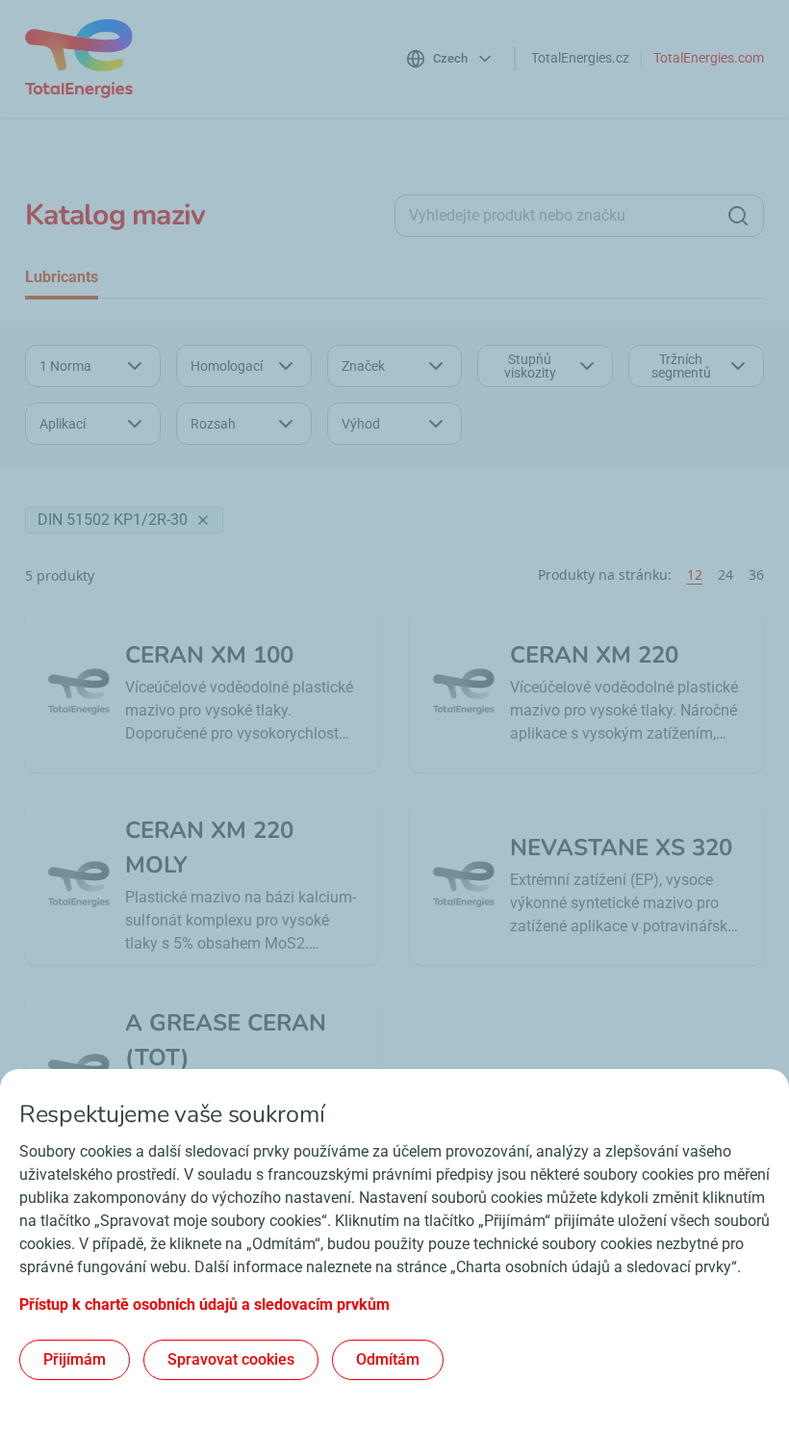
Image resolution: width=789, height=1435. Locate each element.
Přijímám (74, 1359)
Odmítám (388, 1359)
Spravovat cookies (230, 1359)
